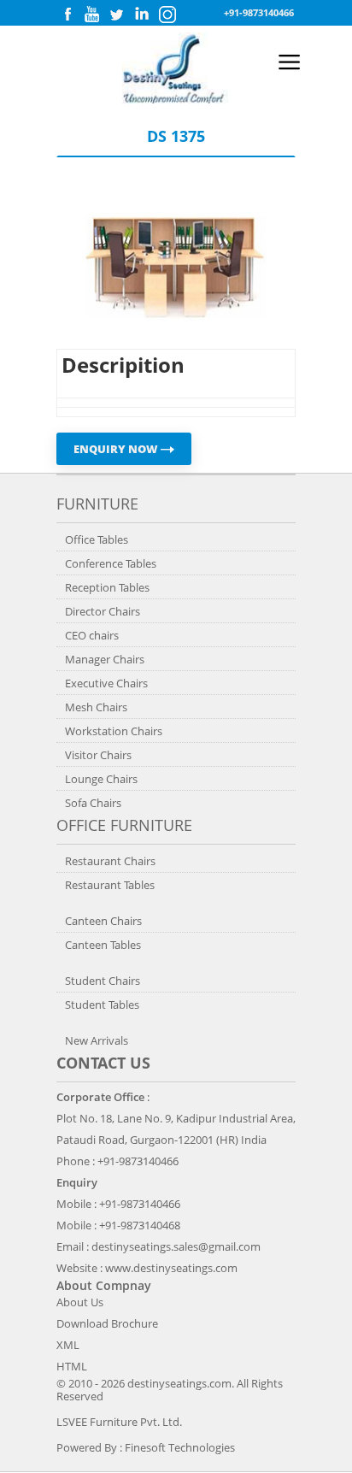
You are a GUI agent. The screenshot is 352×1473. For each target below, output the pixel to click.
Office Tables (96, 539)
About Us (79, 1302)
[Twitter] (116, 18)
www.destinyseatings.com (171, 1268)
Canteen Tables (103, 944)
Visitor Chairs (98, 755)
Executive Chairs (106, 683)
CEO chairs (92, 635)
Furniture (97, 503)
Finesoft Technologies (180, 1447)
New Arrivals (96, 1040)
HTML (71, 1366)
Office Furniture (124, 825)
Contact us (103, 1062)
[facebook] (67, 18)
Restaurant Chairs (110, 861)
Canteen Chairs (103, 920)
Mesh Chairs (96, 707)
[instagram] (167, 19)
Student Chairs (102, 980)
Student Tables (102, 1004)
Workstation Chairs (113, 731)
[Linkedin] (141, 18)
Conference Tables (110, 563)
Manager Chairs (104, 659)
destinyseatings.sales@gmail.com (176, 1246)
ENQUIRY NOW (117, 449)
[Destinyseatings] (176, 99)
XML (67, 1344)
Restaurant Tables (110, 885)
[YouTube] (92, 18)
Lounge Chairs (101, 779)
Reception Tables (107, 587)
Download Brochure (107, 1323)
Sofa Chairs (93, 802)
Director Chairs (102, 611)
